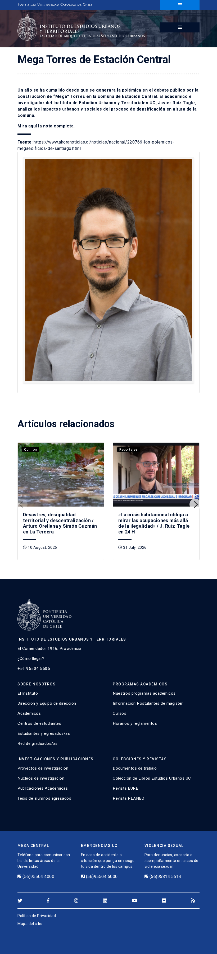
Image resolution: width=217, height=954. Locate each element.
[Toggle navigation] (180, 5)
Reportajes (128, 449)
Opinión (30, 449)
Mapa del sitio (29, 924)
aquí (32, 125)
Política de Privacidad (36, 916)
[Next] (195, 504)
